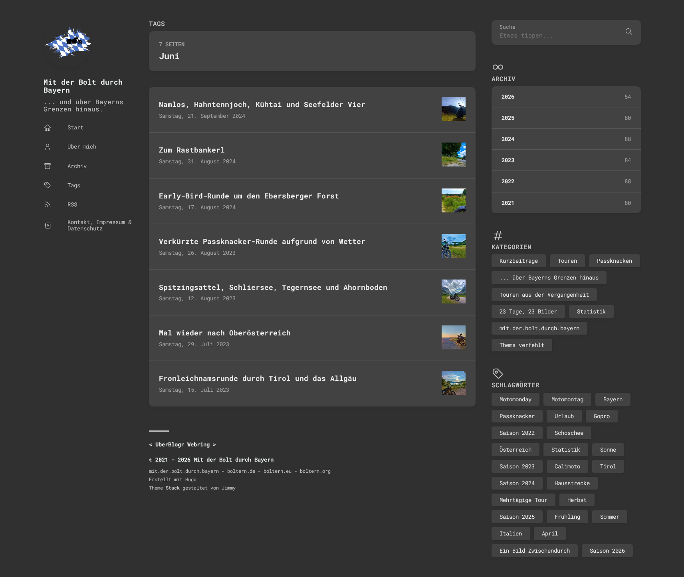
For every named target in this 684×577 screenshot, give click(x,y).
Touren (567, 260)
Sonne (608, 449)
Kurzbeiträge (519, 260)
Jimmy (229, 487)
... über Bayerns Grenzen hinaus (549, 277)
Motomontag (567, 399)
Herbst (577, 500)
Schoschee (569, 432)
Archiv (503, 78)
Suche (507, 27)
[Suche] (629, 32)
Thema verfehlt (522, 345)
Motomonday (515, 399)
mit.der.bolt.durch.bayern (539, 328)
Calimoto (567, 466)
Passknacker (517, 416)
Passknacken (614, 260)
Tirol (608, 466)
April (550, 533)
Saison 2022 (517, 432)
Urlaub (564, 416)
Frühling (567, 516)
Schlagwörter (515, 385)
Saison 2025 (517, 516)
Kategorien (511, 246)
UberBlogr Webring (182, 444)
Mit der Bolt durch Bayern (83, 86)
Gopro (602, 416)
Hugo (190, 479)
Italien (511, 533)
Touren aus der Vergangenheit (544, 294)
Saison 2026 (607, 550)
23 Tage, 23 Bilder (528, 311)
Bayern (613, 399)
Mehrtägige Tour (523, 500)
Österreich (515, 449)
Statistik (591, 311)
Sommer (609, 516)
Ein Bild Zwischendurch (535, 550)
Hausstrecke (572, 483)
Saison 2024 (517, 483)
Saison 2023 (517, 466)
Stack (173, 487)
